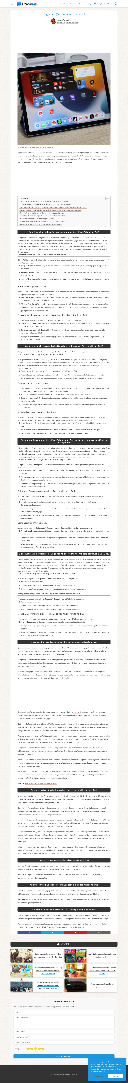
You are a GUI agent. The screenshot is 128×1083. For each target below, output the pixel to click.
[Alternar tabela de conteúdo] (106, 198)
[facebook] (29, 932)
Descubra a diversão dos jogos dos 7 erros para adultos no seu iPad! (42, 216)
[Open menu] (11, 3)
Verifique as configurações (31, 626)
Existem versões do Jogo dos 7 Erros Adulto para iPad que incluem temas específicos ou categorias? (53, 207)
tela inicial (77, 712)
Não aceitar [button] (99, 1076)
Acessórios (73, 4)
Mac (95, 4)
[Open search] (116, 3)
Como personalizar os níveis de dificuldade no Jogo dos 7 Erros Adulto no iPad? (46, 204)
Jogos (90, 4)
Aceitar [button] (115, 1076)
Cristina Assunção (63, 20)
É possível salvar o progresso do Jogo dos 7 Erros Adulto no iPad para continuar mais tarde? (50, 210)
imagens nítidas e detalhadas (69, 266)
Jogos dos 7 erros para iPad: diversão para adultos (37, 219)
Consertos (82, 4)
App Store (64, 672)
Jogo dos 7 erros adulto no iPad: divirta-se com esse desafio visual (42, 213)
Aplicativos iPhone (105, 4)
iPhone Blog (61, 22)
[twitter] (52, 932)
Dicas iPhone (63, 4)
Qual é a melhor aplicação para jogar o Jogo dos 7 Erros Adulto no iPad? (44, 201)
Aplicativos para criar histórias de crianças (41, 783)
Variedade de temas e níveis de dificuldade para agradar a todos (41, 224)
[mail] (99, 932)
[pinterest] (75, 932)
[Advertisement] (64, 38)
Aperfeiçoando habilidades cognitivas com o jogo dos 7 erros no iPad (43, 221)
